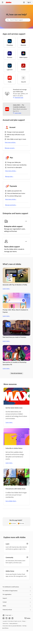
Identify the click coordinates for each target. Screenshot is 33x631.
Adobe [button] (4, 606)
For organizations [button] (7, 594)
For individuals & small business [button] (11, 587)
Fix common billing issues (14, 196)
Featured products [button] (7, 609)
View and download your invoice (16, 193)
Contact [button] (5, 602)
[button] (24, 2)
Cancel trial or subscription (14, 167)
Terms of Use (5, 623)
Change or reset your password (15, 132)
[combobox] (17, 20)
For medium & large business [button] (10, 590)
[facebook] (3, 618)
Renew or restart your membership (16, 165)
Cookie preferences (13, 623)
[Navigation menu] (2, 2)
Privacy (23, 621)
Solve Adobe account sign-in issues (16, 139)
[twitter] (9, 618)
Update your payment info (14, 191)
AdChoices (6, 628)
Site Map (24, 625)
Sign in (29, 2)
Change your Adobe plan (14, 162)
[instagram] (6, 618)
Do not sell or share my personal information (12, 625)
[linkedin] (12, 618)
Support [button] (5, 598)
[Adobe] (8, 2)
